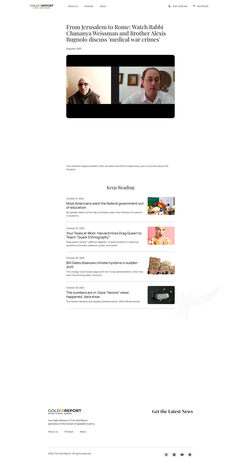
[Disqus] (120, 354)
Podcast (89, 6)
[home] (41, 6)
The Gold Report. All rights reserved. (70, 453)
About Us (73, 6)
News (103, 6)
